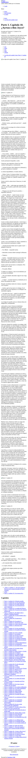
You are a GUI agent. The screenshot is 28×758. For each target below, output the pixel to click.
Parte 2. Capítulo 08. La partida (12, 667)
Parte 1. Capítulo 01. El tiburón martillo (14, 601)
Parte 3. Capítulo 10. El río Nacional (13, 714)
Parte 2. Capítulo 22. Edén (10, 641)
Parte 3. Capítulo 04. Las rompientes (13, 699)
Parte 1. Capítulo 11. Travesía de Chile (13, 622)
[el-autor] (14, 746)
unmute (6, 52)
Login (5, 6)
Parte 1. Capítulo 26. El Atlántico (12, 652)
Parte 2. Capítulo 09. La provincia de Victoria (15, 668)
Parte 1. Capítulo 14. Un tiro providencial (14, 628)
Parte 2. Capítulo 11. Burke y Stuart (13, 671)
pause (5, 48)
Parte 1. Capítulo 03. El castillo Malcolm (14, 604)
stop (5, 49)
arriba (5, 592)
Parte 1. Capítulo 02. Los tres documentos (14, 602)
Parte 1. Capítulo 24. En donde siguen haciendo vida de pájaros (13, 649)
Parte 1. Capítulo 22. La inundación (13, 644)
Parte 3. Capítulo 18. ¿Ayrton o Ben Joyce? (15, 731)
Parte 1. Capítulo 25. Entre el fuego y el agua (15, 651)
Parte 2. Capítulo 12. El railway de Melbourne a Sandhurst (12, 673)
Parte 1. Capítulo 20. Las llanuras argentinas (15, 638)
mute (5, 51)
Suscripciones (7, 13)
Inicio (5, 11)
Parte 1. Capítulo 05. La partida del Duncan (15, 608)
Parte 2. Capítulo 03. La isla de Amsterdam (14, 657)
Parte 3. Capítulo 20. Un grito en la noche (14, 734)
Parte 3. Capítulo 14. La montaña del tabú (14, 721)
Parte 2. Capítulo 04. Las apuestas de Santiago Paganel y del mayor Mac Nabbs (14, 659)
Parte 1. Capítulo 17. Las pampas (12, 634)
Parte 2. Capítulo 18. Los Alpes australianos (15, 688)
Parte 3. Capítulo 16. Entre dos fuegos (13, 725)
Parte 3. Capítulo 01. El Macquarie (12, 692)
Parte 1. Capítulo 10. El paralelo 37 (13, 621)
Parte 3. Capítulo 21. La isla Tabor (12, 735)
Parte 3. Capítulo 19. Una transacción (13, 593)
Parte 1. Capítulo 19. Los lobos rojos (13, 637)
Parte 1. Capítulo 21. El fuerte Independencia (15, 642)
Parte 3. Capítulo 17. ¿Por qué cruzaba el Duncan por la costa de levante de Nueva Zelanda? (14, 589)
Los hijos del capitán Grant (11, 19)
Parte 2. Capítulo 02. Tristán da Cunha (13, 655)
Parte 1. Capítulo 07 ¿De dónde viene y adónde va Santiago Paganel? (14, 613)
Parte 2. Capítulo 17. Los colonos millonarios (15, 687)
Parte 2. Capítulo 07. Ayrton (11, 665)
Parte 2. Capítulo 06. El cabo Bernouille (14, 664)
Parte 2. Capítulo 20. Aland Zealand (13, 691)
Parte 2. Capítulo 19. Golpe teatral (12, 690)
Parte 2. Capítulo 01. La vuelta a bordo (13, 654)
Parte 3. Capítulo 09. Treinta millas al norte (14, 712)
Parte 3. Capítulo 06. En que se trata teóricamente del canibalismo (13, 705)
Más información (14, 754)
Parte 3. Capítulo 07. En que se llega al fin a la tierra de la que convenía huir (15, 707)
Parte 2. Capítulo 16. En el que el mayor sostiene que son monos (14, 684)
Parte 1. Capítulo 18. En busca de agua (13, 635)
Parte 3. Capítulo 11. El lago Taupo (13, 715)
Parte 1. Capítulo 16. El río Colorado (13, 632)
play (5, 46)
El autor (6, 14)
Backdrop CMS (11, 757)
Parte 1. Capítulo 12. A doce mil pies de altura (15, 624)
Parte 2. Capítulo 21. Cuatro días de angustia (15, 639)
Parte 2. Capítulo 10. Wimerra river (12, 669)
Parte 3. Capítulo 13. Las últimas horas (13, 720)
